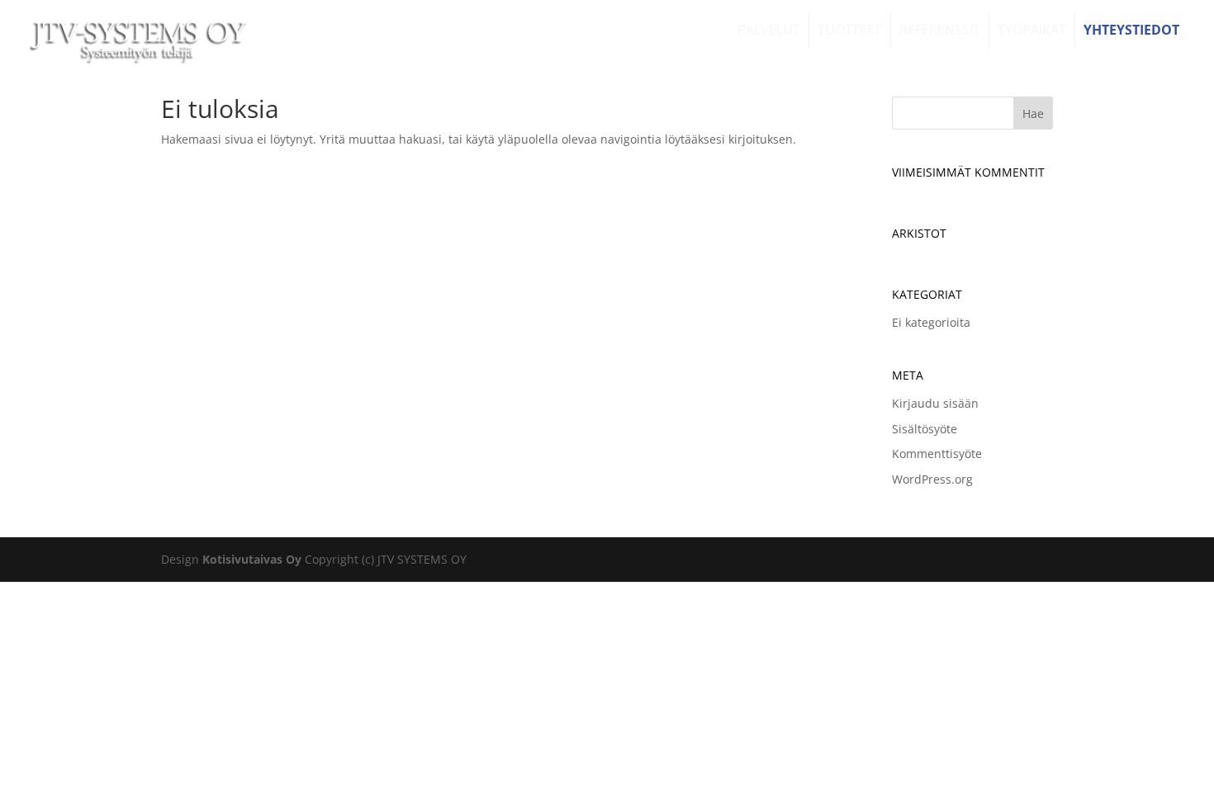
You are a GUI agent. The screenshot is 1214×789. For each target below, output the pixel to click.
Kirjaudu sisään (935, 403)
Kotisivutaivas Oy (251, 559)
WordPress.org (932, 479)
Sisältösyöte (924, 429)
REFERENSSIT (939, 30)
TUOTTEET (850, 30)
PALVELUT (768, 30)
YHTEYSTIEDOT (1131, 30)
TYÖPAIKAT (1032, 30)
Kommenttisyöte (937, 453)
